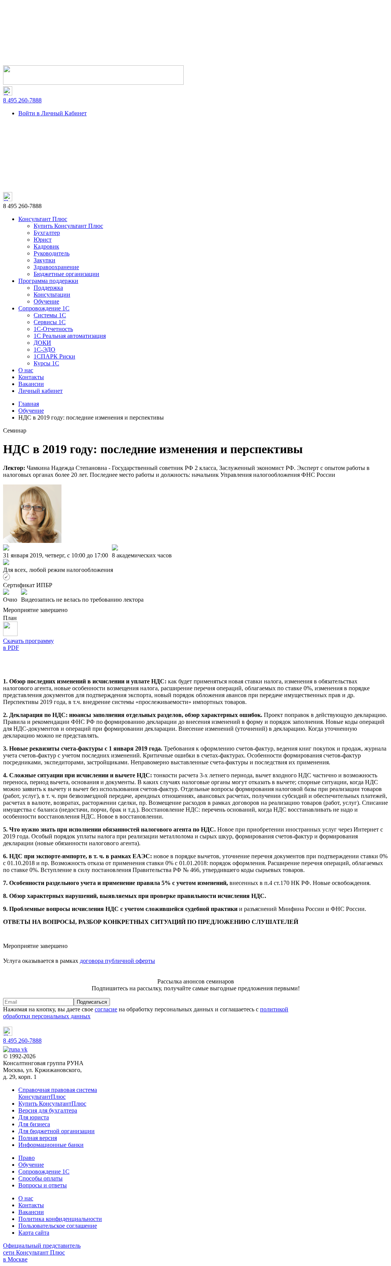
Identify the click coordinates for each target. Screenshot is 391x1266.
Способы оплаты (40, 1178)
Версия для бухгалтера (47, 1110)
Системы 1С (50, 315)
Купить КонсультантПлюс (52, 1103)
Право (26, 1158)
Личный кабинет (40, 391)
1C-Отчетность (53, 329)
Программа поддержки (48, 281)
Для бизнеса (34, 1124)
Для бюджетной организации (56, 1131)
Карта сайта (33, 1232)
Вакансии (31, 384)
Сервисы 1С (50, 322)
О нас (25, 370)
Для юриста (33, 1117)
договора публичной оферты (117, 961)
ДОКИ (42, 342)
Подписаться (92, 1002)
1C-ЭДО (44, 349)
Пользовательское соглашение (57, 1225)
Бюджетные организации (66, 274)
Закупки (44, 260)
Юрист (43, 239)
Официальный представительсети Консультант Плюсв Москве (42, 1252)
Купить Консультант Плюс (68, 226)
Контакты (31, 377)
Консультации (52, 294)
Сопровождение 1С (43, 308)
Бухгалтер (47, 232)
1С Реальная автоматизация (70, 336)
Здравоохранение (56, 267)
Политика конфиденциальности (60, 1219)
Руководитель (51, 253)
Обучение (46, 301)
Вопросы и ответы (42, 1185)
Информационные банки (51, 1145)
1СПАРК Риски (54, 356)
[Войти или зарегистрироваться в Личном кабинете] (93, 82)
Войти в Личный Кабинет (52, 113)
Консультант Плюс (42, 219)
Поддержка (48, 287)
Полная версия (37, 1138)
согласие (106, 1009)
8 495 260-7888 (22, 100)
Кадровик (46, 246)
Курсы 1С (46, 363)
